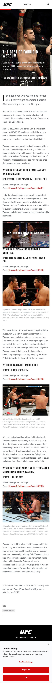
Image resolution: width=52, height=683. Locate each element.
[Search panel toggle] (48, 4)
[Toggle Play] (8, 242)
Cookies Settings (26, 662)
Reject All (26, 670)
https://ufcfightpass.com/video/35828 (25, 379)
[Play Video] (26, 234)
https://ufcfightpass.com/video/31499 (25, 188)
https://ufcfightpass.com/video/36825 (26, 486)
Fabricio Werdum (8, 610)
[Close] (49, 644)
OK (26, 678)
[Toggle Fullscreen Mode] (44, 242)
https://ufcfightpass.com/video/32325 (25, 270)
